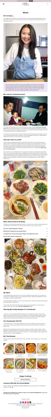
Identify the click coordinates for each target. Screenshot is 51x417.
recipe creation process (36, 225)
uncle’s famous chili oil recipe (9, 324)
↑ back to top (25, 399)
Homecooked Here (33, 318)
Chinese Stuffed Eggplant (9, 129)
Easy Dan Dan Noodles (36, 88)
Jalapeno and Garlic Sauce (22, 129)
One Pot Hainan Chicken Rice (22, 88)
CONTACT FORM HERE (13, 393)
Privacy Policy (25, 406)
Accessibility (25, 407)
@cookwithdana (33, 385)
